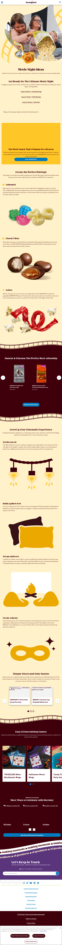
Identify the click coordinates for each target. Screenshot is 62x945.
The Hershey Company (31, 892)
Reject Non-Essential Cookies (20, 936)
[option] (19, 377)
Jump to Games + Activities (31, 102)
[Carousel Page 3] (28, 397)
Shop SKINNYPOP (31, 159)
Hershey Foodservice (31, 908)
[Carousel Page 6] (36, 397)
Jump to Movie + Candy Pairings (31, 92)
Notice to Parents (31, 919)
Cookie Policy (43, 931)
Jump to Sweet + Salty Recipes (31, 97)
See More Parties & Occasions (32, 835)
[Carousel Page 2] (26, 397)
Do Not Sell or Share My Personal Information (31, 914)
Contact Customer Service (31, 889)
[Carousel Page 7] (38, 397)
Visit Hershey (31, 900)
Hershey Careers (31, 904)
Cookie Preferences (31, 941)
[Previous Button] (3, 378)
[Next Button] (59, 378)
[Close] (60, 928)
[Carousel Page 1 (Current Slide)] (23, 397)
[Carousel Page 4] (31, 397)
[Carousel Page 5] (33, 397)
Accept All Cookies (38, 936)
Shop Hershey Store (31, 896)
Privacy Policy (31, 923)
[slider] (31, 382)
